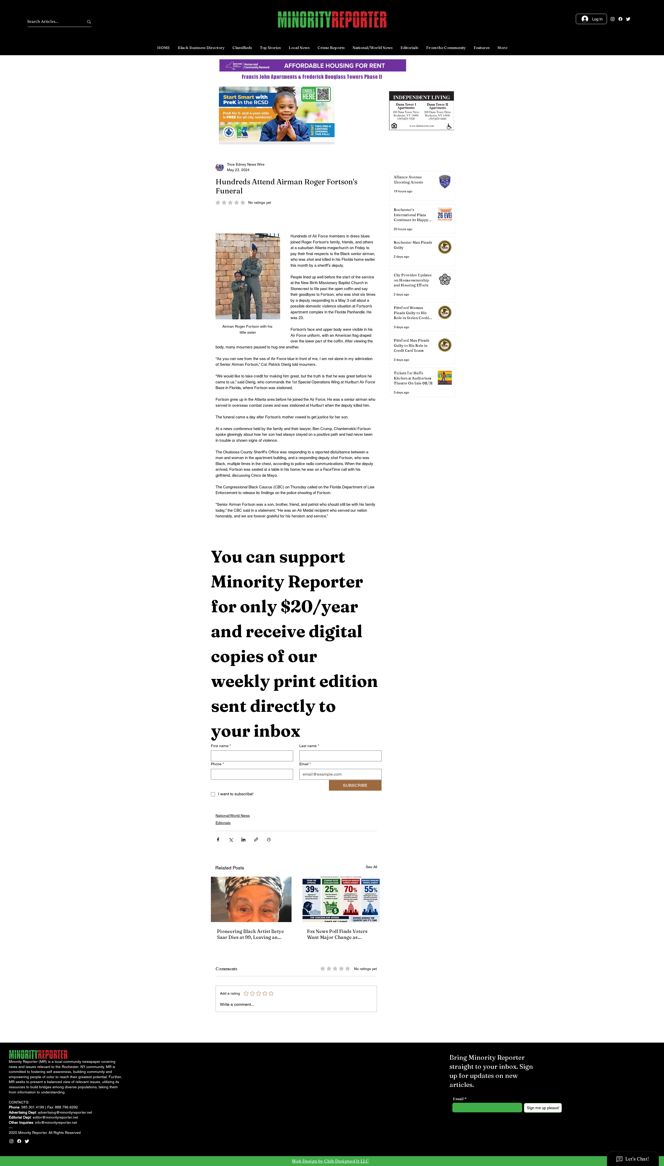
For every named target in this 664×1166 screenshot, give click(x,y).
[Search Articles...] (89, 22)
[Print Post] (268, 839)
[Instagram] (612, 19)
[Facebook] (620, 19)
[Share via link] (256, 839)
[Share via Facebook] (218, 839)
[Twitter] (628, 19)
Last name (309, 746)
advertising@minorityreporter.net (65, 1112)
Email (305, 764)
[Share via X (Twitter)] (230, 839)
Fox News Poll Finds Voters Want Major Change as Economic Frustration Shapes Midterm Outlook (340, 934)
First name (221, 746)
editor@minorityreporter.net (55, 1117)
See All (371, 867)
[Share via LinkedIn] (243, 839)
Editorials (223, 823)
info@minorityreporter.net (56, 1122)
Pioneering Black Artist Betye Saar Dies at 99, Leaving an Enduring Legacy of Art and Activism (250, 934)
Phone (217, 764)
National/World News (233, 815)
